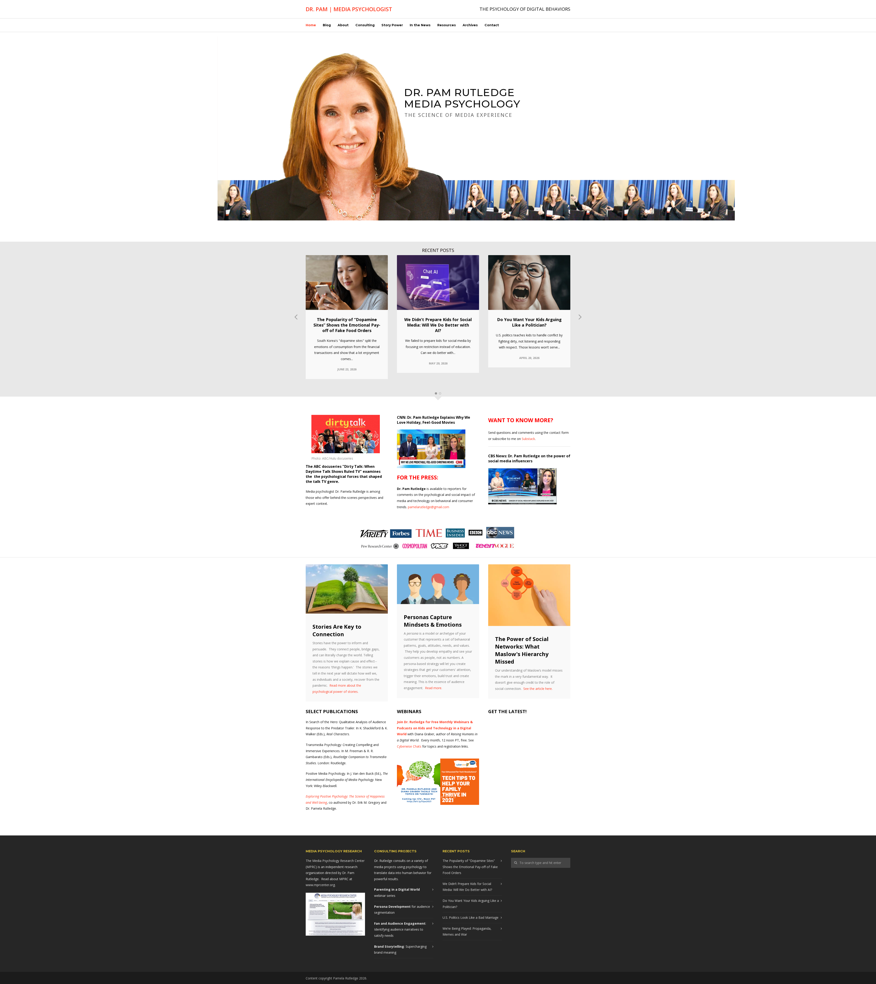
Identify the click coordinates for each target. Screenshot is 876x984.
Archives (470, 25)
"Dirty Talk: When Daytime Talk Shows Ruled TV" (340, 469)
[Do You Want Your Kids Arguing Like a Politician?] (529, 282)
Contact (492, 25)
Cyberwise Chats (409, 746)
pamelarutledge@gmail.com (428, 507)
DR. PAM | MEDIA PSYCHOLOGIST (349, 9)
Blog (327, 25)
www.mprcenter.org (320, 885)
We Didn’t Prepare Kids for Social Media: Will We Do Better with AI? (438, 325)
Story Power (392, 25)
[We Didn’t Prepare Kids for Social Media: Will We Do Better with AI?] (438, 282)
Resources (446, 25)
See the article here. (538, 688)
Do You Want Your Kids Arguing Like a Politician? (529, 322)
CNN (401, 417)
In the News (420, 25)
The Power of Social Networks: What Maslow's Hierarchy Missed (522, 650)
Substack (528, 439)
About (343, 25)
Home (311, 25)
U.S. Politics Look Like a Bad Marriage (470, 917)
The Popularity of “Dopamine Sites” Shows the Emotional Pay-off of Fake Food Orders (346, 325)
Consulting (365, 25)
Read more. (433, 688)
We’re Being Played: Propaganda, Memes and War (467, 931)
